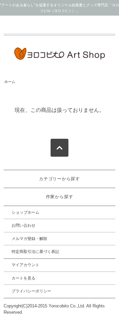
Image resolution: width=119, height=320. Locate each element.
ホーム (9, 82)
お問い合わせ (23, 225)
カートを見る (23, 278)
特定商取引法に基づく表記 (35, 251)
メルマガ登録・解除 (29, 238)
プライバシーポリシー (31, 291)
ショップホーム (25, 212)
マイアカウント (25, 265)
